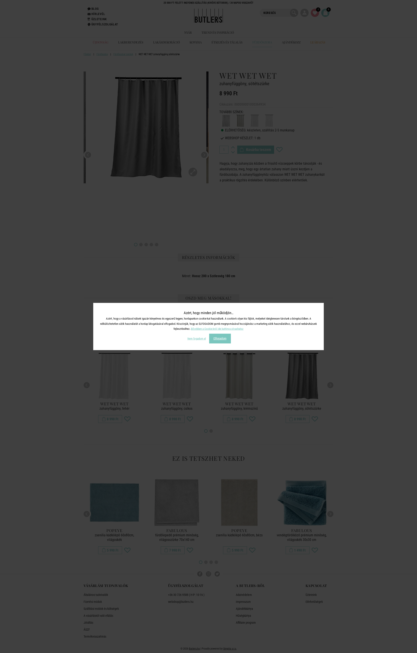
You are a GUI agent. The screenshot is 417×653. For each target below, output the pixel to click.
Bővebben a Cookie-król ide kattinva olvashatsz (217, 328)
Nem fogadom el (196, 338)
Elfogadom (220, 338)
